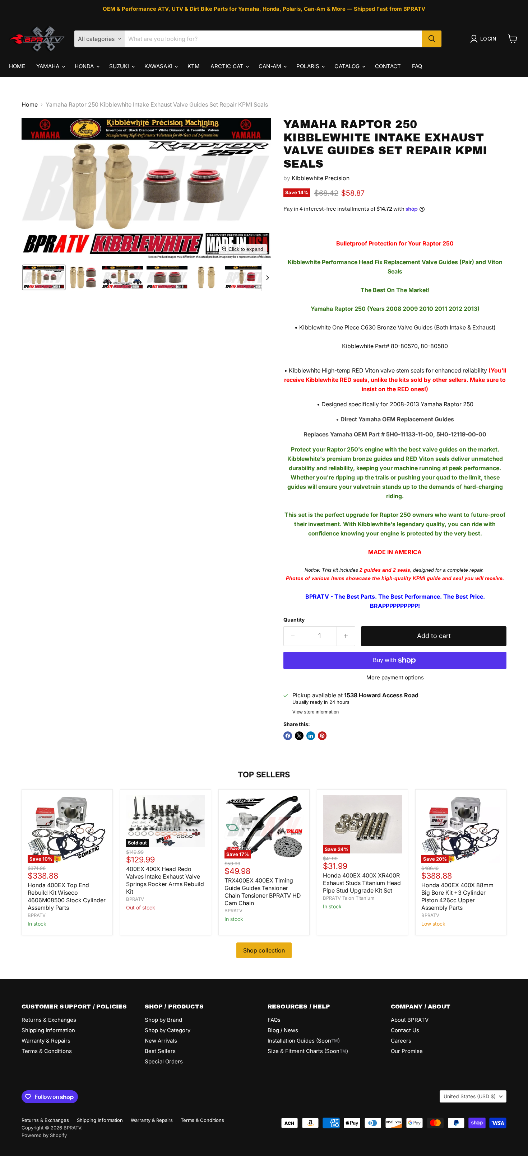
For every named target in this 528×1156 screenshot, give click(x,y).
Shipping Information (48, 1030)
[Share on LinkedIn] (310, 735)
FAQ (417, 66)
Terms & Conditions (47, 1051)
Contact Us (405, 1030)
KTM (193, 66)
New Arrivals (161, 1040)
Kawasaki (159, 66)
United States (470, 1096)
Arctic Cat (227, 66)
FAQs (274, 1019)
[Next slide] (267, 277)
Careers (401, 1040)
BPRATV (37, 915)
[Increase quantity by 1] (346, 636)
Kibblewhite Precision (320, 178)
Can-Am (271, 66)
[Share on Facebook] (287, 735)
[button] (484, 38)
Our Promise (407, 1051)
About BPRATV (410, 1019)
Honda (85, 66)
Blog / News (283, 1030)
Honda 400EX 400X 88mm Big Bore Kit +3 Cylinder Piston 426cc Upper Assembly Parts (457, 896)
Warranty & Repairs (46, 1040)
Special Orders (164, 1061)
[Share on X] (299, 735)
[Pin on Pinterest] (322, 735)
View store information (315, 712)
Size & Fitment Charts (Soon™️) (308, 1051)
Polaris (308, 66)
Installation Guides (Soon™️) (304, 1040)
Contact (388, 66)
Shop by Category (167, 1030)
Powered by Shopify (44, 1135)
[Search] (431, 39)
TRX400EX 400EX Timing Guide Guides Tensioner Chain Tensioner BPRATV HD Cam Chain (262, 892)
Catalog (347, 66)
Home (17, 66)
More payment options (395, 677)
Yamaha (48, 66)
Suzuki (120, 66)
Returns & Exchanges (49, 1019)
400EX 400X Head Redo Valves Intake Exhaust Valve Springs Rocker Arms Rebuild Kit (165, 880)
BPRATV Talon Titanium (348, 898)
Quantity (294, 620)
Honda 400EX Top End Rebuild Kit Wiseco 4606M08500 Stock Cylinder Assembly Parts (67, 896)
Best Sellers (160, 1051)
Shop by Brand (163, 1019)
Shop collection (264, 950)
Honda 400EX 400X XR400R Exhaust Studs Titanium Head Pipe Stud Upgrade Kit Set (362, 883)
